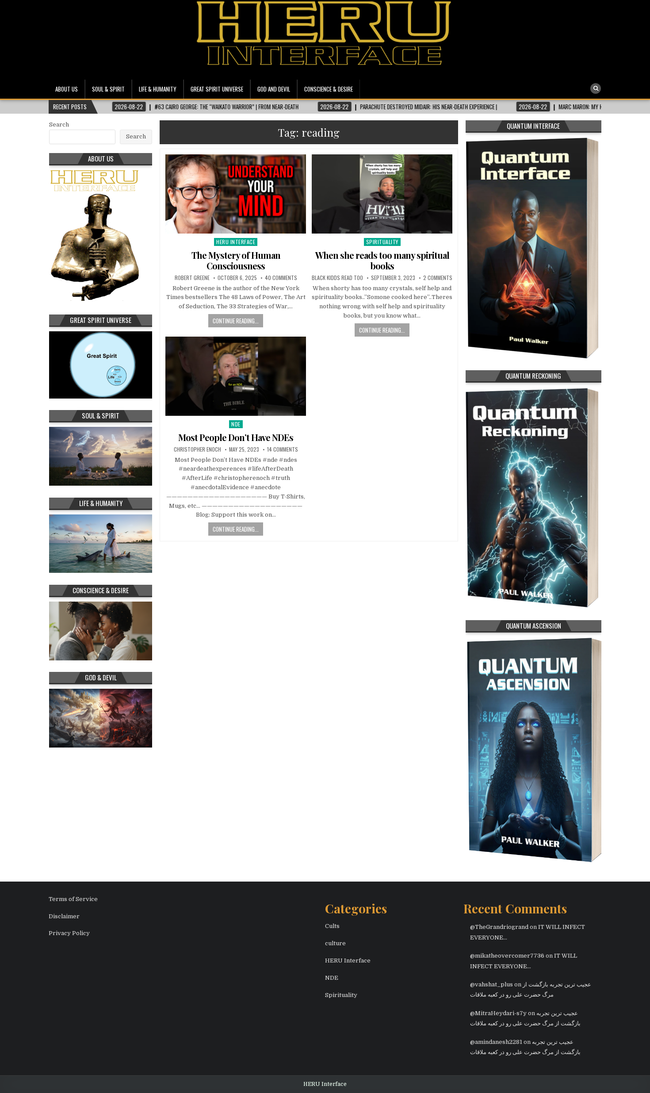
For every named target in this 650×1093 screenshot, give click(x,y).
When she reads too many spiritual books (382, 260)
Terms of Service (73, 899)
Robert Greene (192, 277)
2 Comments (437, 277)
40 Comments (281, 277)
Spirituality (382, 241)
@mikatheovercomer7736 (507, 955)
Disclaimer (64, 916)
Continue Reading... (236, 320)
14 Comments (282, 449)
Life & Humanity (157, 88)
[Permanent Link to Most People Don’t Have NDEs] (235, 376)
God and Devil (273, 88)
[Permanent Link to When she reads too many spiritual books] (382, 194)
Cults (332, 926)
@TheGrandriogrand (499, 927)
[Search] (595, 88)
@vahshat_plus (491, 984)
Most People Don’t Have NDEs (235, 437)
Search (59, 124)
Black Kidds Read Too (337, 277)
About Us (66, 88)
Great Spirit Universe (217, 88)
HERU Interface (235, 241)
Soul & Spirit (108, 88)
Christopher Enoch (197, 449)
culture (335, 943)
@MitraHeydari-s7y (498, 1013)
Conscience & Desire (328, 88)
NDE (236, 424)
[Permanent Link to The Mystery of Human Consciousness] (235, 194)
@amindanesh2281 (496, 1042)
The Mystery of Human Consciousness (235, 260)
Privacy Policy (69, 933)
